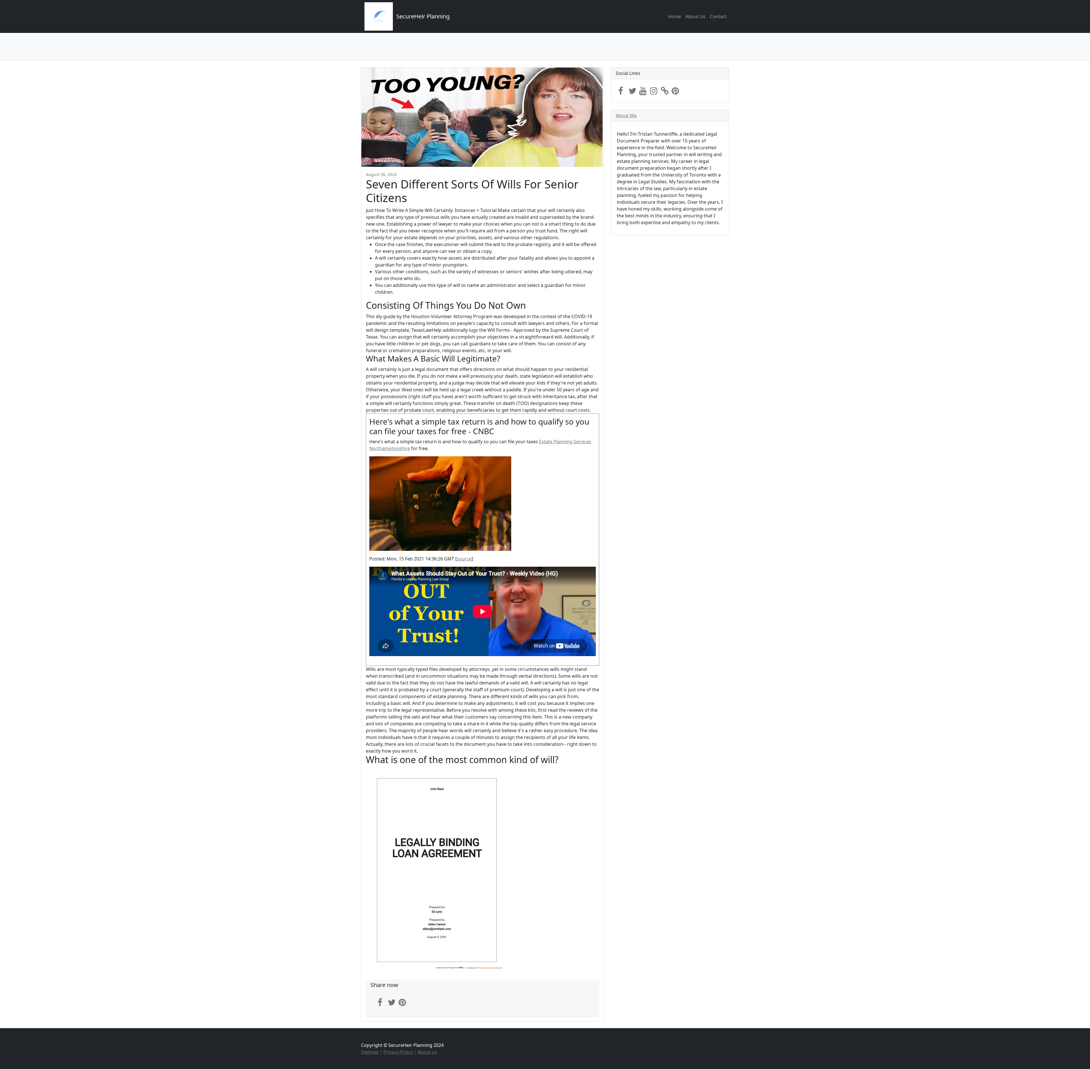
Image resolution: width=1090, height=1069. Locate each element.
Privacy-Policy (398, 1052)
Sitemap (370, 1052)
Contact (718, 16)
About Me (626, 115)
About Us (695, 16)
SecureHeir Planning (423, 16)
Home (674, 16)
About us (427, 1052)
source (464, 559)
